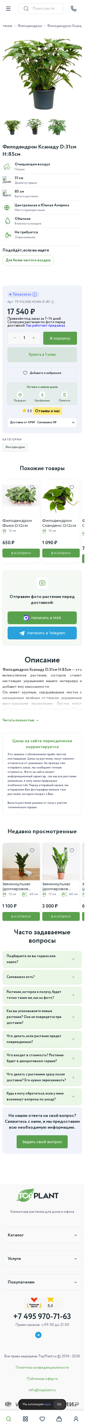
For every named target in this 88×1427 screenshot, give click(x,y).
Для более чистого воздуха (28, 256)
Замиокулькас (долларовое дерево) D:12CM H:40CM (18, 879)
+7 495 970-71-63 (42, 1317)
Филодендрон (30, 26)
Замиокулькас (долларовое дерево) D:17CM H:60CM (56, 879)
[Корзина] (59, 1419)
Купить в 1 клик (42, 351)
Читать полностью (18, 715)
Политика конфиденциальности (42, 1367)
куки (47, 1404)
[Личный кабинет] (76, 1419)
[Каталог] (25, 1419)
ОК (59, 1404)
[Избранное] (42, 1419)
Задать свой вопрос (42, 1140)
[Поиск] (8, 1419)
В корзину (60, 334)
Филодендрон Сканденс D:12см (58, 518)
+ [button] (33, 334)
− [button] (15, 334)
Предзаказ (22, 290)
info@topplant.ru (42, 1390)
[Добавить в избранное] (30, 484)
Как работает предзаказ (45, 321)
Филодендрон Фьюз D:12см (17, 518)
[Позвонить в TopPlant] (73, 8)
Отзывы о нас (47, 407)
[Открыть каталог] (8, 8)
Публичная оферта (42, 1379)
